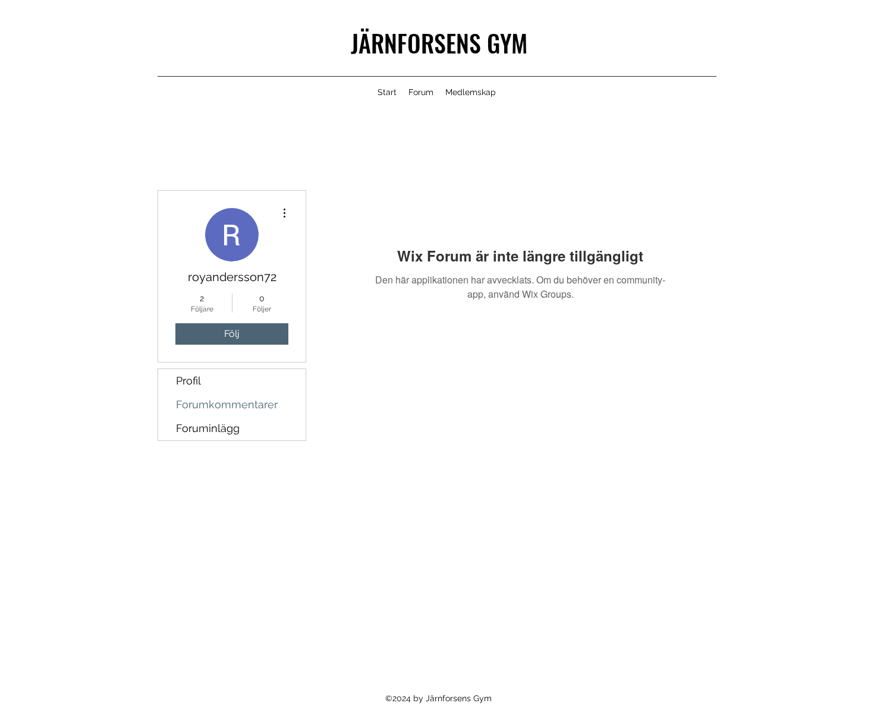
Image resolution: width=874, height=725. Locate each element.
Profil (188, 380)
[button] (470, 92)
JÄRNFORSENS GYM (439, 43)
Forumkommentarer (227, 404)
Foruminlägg (208, 428)
